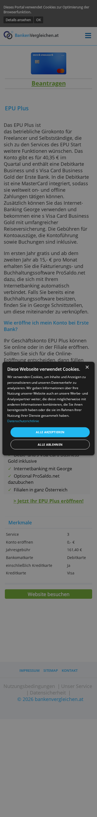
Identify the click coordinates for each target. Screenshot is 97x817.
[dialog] (48, 408)
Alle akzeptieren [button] (50, 432)
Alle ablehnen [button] (50, 444)
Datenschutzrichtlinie (23, 421)
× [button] (87, 367)
